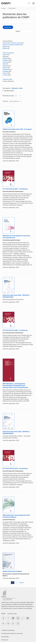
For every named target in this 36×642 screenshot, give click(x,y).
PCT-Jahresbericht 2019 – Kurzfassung (15, 468)
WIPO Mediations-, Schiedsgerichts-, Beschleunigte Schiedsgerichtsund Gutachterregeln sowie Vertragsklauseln (15, 385)
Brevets (5, 48)
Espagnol (5, 60)
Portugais (5, 71)
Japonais (5, 65)
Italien (4, 64)
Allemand (15, 88)
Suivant (21, 582)
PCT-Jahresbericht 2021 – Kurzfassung (15, 189)
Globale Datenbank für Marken (12, 571)
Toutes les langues (8, 53)
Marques (5, 46)
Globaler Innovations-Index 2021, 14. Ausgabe (17, 129)
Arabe (4, 54)
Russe (5, 73)
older (21, 88)
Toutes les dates (7, 79)
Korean (5, 67)
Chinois (5, 75)
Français (5, 62)
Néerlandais (6, 69)
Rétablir (18, 31)
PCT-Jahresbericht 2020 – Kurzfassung (15, 330)
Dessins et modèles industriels (12, 44)
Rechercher (7, 27)
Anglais (5, 58)
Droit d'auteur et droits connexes (12, 43)
